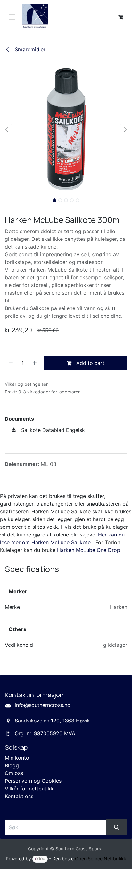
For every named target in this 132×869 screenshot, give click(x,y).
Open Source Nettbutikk (100, 858)
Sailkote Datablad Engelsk (52, 430)
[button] (6, 129)
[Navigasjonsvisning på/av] (12, 17)
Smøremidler (29, 49)
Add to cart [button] (89, 363)
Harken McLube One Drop (88, 550)
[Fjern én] (11, 363)
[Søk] (116, 827)
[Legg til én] (34, 363)
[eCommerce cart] (120, 17)
